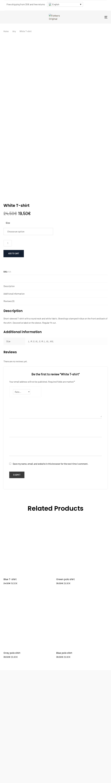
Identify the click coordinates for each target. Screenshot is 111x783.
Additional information (14, 293)
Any (14, 31)
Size (8, 222)
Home (6, 31)
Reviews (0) (8, 301)
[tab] (55, 286)
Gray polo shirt (11, 653)
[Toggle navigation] (105, 17)
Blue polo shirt (64, 653)
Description (9, 286)
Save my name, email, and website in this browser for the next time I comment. (50, 463)
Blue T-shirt (10, 579)
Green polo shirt (65, 579)
